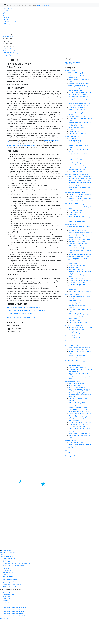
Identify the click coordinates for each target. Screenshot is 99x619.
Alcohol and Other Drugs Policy (77, 236)
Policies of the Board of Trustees (75, 336)
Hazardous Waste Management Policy (79, 194)
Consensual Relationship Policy (77, 249)
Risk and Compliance (71, 360)
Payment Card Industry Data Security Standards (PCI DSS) (24, 307)
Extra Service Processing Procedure (78, 256)
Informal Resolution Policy (76, 262)
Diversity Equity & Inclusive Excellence (76, 174)
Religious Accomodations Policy (77, 278)
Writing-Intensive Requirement (77, 133)
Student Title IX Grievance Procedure (79, 186)
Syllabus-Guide (72, 129)
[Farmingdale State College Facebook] (14, 607)
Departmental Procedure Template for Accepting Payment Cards (26, 310)
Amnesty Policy (72, 77)
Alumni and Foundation (72, 158)
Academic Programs (9, 558)
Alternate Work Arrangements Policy (79, 239)
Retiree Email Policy (74, 320)
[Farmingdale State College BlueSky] (14, 615)
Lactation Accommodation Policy (78, 265)
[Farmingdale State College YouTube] (14, 611)
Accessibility (6, 593)
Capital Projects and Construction (75, 168)
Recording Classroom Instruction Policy (80, 122)
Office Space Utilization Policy (77, 169)
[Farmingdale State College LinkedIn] (14, 613)
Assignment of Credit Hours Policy (78, 83)
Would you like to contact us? (11, 56)
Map (4, 27)
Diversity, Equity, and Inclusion (12, 583)
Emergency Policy (8, 594)
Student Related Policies (72, 381)
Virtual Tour (6, 602)
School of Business (8, 562)
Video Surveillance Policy (75, 448)
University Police (70, 440)
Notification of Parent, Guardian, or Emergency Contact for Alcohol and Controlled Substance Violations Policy (79, 409)
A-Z (74, 456)
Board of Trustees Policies (76, 338)
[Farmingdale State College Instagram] (14, 609)
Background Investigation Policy (77, 243)
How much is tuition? (9, 52)
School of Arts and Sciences (11, 560)
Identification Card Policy (75, 442)
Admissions (6, 19)
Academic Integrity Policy (75, 72)
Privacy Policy (72, 318)
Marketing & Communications (74, 325)
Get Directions (11, 556)
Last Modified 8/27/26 (6, 618)
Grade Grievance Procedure (76, 98)
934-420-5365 (69, 64)
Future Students (10, 5)
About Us (6, 17)
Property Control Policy (75, 212)
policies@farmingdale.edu (72, 62)
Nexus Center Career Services (12, 584)
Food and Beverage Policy (76, 142)
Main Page (68, 456)
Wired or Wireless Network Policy (78, 322)
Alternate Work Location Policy (77, 241)
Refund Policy (72, 415)
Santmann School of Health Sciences (14, 565)
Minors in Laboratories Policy (77, 196)
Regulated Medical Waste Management (79, 198)
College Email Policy (74, 302)
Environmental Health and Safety (75, 192)
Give (34, 5)
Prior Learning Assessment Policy (78, 116)
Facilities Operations (71, 203)
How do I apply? (8, 48)
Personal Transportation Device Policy (79, 413)
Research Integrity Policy (75, 124)
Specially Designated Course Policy (78, 126)
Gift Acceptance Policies (75, 160)
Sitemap (5, 600)
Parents (19, 5)
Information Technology (72, 294)
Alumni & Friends (27, 5)
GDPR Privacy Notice (74, 313)
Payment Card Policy (74, 144)
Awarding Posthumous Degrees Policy (79, 87)
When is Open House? (9, 50)
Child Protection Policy (75, 365)
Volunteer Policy (73, 289)
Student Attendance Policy (76, 127)
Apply (4, 12)
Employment (6, 596)
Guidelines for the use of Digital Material (80, 315)
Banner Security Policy (75, 300)
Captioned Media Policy (75, 89)
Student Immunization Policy (76, 432)
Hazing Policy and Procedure (76, 402)
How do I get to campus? (10, 54)
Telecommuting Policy (74, 286)
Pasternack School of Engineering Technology (16, 563)
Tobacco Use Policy (74, 288)
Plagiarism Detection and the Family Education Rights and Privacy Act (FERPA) (79, 109)
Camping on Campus (74, 140)
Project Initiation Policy (75, 171)
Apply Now (45, 5)
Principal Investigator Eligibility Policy (79, 347)
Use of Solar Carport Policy (76, 221)
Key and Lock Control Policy (76, 205)
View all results (8, 36)
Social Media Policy (74, 333)
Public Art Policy (73, 343)
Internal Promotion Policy (75, 263)
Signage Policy (72, 214)
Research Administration (72, 346)
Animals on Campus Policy (73, 163)
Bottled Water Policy (74, 138)
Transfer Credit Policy (74, 131)
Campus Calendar (8, 576)
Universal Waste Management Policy (79, 200)
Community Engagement (10, 579)
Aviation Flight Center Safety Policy (78, 85)
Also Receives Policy (74, 237)
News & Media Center (9, 21)
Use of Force (72, 446)
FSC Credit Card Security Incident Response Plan (21, 145)
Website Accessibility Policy (76, 453)
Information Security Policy (76, 317)
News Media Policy (74, 331)
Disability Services (8, 581)
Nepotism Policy (73, 267)
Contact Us (3, 556)
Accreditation (7, 570)
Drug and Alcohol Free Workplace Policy (80, 254)
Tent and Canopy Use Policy (76, 216)
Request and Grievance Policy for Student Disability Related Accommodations (78, 418)
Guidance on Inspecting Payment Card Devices (20, 313)
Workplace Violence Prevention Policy (79, 291)
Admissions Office (8, 572)
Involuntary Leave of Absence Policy (79, 406)
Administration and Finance (73, 136)
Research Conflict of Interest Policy (78, 349)
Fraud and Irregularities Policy (77, 367)
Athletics (5, 23)
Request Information (9, 25)
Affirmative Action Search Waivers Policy (80, 234)
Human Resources (70, 224)
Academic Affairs (70, 70)
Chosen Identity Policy (75, 90)
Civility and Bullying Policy (76, 247)
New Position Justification (76, 269)
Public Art (68, 341)
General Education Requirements (78, 96)
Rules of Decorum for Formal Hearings (79, 280)
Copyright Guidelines (74, 304)
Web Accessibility (70, 451)
